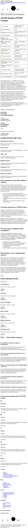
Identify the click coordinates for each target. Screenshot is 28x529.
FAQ (4, 504)
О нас (4, 472)
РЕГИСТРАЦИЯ (9, 1)
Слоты (4, 482)
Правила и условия (7, 474)
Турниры (5, 486)
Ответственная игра (8, 477)
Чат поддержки (6, 506)
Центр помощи (6, 502)
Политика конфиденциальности (10, 475)
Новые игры (6, 487)
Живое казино (6, 483)
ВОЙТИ (2, 1)
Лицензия (5, 473)
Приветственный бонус (8, 492)
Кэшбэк (5, 495)
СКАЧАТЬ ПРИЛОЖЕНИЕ (18, 14)
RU (4, 507)
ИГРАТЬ (2, 289)
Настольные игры (7, 484)
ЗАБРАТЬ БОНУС (4, 119)
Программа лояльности (8, 493)
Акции (4, 497)
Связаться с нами (7, 505)
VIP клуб (5, 496)
